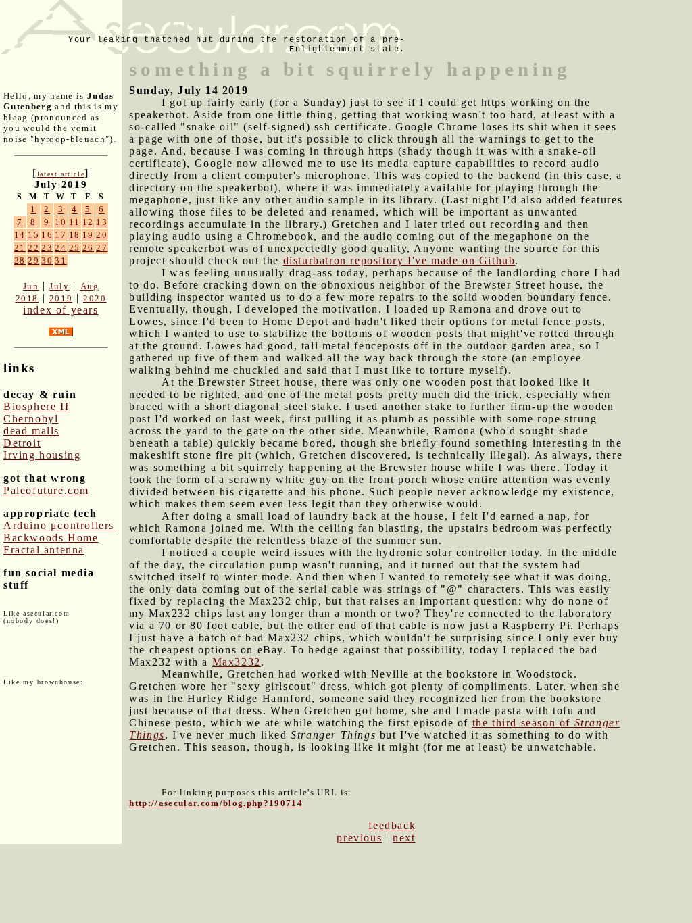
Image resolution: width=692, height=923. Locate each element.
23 (47, 248)
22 (33, 248)
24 (60, 248)
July (59, 286)
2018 (27, 298)
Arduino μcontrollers (58, 525)
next (404, 837)
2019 (60, 298)
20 (101, 235)
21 (20, 248)
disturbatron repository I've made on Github (399, 260)
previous (359, 837)
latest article (60, 174)
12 (88, 222)
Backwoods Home (50, 537)
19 (88, 235)
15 (33, 235)
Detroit (22, 443)
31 (60, 260)
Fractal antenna (43, 549)
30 (47, 260)
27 (101, 248)
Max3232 (236, 662)
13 (101, 222)
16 (47, 235)
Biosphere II (36, 406)
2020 (94, 298)
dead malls (31, 430)
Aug (89, 286)
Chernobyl (30, 418)
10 (60, 222)
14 (20, 235)
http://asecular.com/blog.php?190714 (216, 803)
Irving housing (41, 455)
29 (33, 260)
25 (74, 248)
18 (74, 235)
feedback (392, 825)
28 (20, 260)
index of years (60, 310)
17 (60, 235)
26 (88, 248)
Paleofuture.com (46, 490)
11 (74, 222)
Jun (31, 286)
